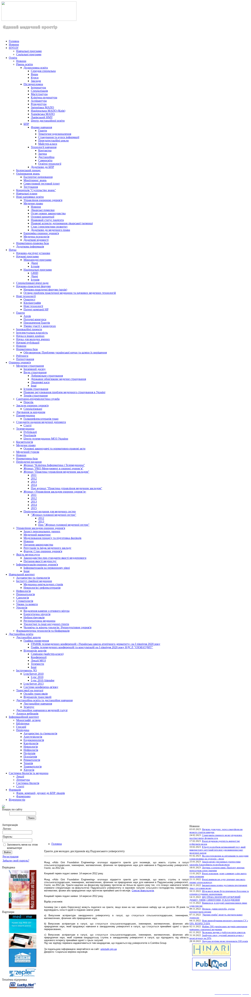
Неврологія (31, 746)
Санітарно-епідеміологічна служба (38, 398)
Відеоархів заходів (35, 650)
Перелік (28, 402)
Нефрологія (23, 591)
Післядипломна (33, 84)
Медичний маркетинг (37, 534)
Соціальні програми (28, 54)
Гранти (42, 130)
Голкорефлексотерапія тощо (41, 418)
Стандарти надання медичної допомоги (41, 422)
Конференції (38, 657)
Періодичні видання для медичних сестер (50, 511)
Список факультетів (143, 890)
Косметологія (24, 441)
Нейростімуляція (34, 617)
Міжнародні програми (37, 259)
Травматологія (33, 766)
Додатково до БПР (42, 167)
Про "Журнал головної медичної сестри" (63, 524)
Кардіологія (31, 743)
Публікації (30, 432)
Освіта (13, 57)
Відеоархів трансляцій (37, 697)
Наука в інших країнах (30, 335)
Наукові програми (27, 256)
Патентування (25, 359)
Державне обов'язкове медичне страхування (58, 379)
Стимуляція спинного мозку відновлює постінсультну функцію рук (215, 836)
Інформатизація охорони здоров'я (37, 564)
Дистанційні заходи (28, 637)
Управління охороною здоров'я (43, 200)
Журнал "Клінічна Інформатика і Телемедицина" (54, 465)
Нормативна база (27, 349)
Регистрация (10, 856)
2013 (34, 481)
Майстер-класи (47, 143)
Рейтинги (22, 355)
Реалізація (30, 435)
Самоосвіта (45, 160)
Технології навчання (43, 147)
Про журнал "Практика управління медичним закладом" (66, 488)
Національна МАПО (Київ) (48, 110)
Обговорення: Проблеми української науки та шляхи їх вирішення (65, 352)
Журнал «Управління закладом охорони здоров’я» (55, 491)
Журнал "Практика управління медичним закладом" (56, 471)
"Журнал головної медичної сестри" (53, 514)
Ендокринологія (34, 740)
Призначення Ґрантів (37, 322)
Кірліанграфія (32, 302)
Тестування (31, 186)
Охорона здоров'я (20, 362)
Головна (14, 41)
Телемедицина (25, 428)
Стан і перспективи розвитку (49, 226)
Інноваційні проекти (29, 329)
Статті (27, 425)
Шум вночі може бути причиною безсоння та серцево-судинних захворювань (219, 892)
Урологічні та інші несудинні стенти (46, 624)
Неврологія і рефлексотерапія (42, 587)
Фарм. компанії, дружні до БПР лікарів (40, 793)
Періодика (22, 730)
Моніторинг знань (35, 180)
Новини (14, 44)
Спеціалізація (39, 90)
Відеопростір (17, 799)
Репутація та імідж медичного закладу (47, 547)
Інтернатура (38, 87)
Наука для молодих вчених (33, 339)
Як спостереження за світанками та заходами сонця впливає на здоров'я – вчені (218, 857)
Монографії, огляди (28, 720)
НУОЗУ (14, 47)
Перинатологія (25, 594)
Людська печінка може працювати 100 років (225, 941)
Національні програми (38, 269)
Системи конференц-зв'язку (41, 687)
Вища (34, 74)
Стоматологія (24, 600)
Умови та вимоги (27, 604)
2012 (34, 478)
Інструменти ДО (26, 670)
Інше (27, 571)
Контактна (44, 150)
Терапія (28, 763)
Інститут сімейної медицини (34, 581)
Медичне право (33, 203)
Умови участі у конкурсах (40, 326)
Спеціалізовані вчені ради (32, 282)
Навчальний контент (22, 574)
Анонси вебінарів (27, 713)
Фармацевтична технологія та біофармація (42, 630)
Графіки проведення (36, 640)
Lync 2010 (37, 677)
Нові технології (26, 296)
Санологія (22, 597)
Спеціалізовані (33, 408)
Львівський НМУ (42, 117)
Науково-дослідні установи (33, 253)
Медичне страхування (30, 365)
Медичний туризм (27, 451)
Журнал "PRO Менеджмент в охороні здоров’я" (53, 468)
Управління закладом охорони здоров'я (40, 528)
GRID (34, 273)
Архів (27, 316)
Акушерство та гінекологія (33, 577)
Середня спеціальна (43, 71)
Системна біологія (27, 783)
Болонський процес (28, 170)
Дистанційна (46, 157)
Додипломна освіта (36, 67)
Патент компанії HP (36, 309)
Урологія (21, 607)
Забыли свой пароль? (16, 860)
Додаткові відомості (36, 239)
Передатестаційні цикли (53, 140)
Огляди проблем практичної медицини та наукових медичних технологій (70, 292)
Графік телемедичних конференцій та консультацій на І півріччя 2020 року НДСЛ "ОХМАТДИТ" (92, 647)
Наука (12, 249)
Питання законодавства (38, 544)
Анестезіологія (33, 736)
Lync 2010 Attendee (42, 680)
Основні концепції (42, 216)
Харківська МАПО (43, 114)
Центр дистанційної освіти (48, 120)
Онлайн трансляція (36, 693)
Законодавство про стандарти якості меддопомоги (55, 557)
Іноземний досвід (34, 369)
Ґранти (20, 312)
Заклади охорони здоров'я (32, 405)
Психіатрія (30, 756)
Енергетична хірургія (37, 614)
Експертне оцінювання (38, 176)
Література (23, 779)
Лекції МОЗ (38, 660)
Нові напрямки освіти (30, 196)
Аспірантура (39, 100)
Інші (33, 385)
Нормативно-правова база (32, 243)
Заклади (36, 80)
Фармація (15, 789)
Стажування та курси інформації (58, 137)
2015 (34, 508)
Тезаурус (29, 706)
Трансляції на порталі (29, 690)
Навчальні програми (29, 51)
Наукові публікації (27, 342)
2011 (34, 475)
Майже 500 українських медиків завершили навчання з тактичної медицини (218, 928)
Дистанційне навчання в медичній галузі (41, 710)
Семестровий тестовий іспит (42, 183)
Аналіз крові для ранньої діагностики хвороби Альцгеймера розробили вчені (215, 863)
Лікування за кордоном (30, 412)
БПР (26, 123)
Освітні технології (49, 163)
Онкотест (29, 299)
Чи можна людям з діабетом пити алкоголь (223, 932)
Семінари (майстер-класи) (47, 653)
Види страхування (35, 372)
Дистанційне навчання (38, 703)
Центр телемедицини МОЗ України (46, 438)
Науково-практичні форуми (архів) (45, 289)
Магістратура (39, 94)
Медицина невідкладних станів (43, 584)
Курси (35, 77)
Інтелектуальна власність (32, 332)
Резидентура (38, 104)
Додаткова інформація (30, 246)
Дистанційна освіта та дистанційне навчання (44, 700)
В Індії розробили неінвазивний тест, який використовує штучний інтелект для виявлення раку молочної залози (217, 850)
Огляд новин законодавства (48, 213)
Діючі (34, 263)
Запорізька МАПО (42, 107)
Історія (35, 266)
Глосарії (21, 726)
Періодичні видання (29, 461)
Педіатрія (29, 753)
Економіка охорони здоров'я (41, 233)
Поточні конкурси (35, 319)
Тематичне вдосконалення (54, 133)
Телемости (37, 663)
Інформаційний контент (24, 716)
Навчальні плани (26, 193)
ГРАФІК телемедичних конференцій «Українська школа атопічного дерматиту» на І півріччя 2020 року (95, 644)
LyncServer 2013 (34, 683)
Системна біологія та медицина (28, 773)
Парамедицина (25, 415)
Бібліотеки (22, 723)
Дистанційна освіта (21, 634)
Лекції (20, 776)
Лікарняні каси (40, 382)
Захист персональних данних (42, 531)
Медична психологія (36, 236)
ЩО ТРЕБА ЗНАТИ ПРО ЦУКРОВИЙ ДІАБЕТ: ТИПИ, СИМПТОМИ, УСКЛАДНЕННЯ (214, 898)
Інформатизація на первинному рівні (47, 567)
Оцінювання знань (28, 173)
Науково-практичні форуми (33, 286)
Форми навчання (41, 127)
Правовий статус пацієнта (47, 220)
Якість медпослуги (28, 554)
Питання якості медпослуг (40, 561)
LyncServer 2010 (34, 673)
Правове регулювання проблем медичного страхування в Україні (64, 392)
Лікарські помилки (43, 210)
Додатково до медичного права (50, 229)
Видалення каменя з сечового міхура (46, 610)
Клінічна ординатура (44, 97)
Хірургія (29, 769)
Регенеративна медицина (39, 620)
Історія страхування (36, 388)
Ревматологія (32, 759)
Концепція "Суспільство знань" (36, 190)
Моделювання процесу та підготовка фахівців (52, 538)
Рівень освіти (24, 64)
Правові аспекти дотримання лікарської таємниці (62, 223)
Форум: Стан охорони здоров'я (43, 551)
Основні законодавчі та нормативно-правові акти (54, 448)
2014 (34, 485)
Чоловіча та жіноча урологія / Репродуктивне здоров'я (57, 627)
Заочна (42, 153)
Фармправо (23, 796)
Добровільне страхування (47, 375)
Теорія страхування (36, 395)
